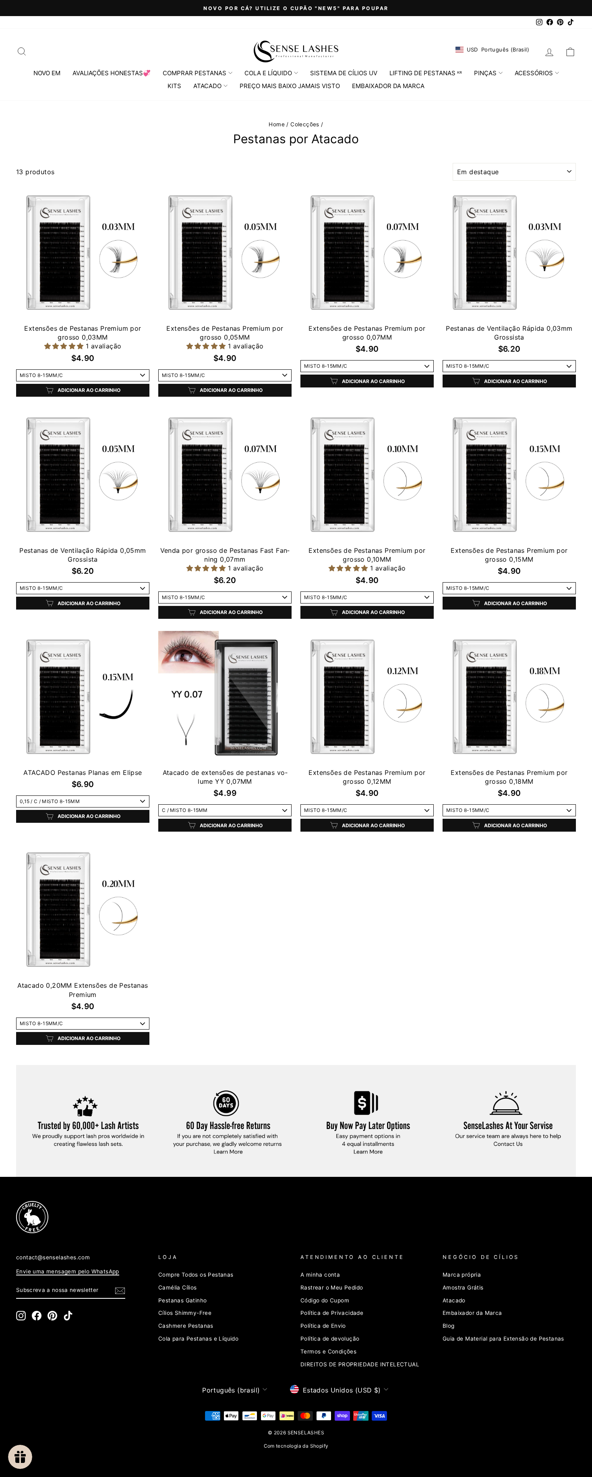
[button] (65, 346)
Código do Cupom (324, 1300)
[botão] (120, 1290)
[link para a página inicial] (296, 51)
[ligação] (281, 1217)
